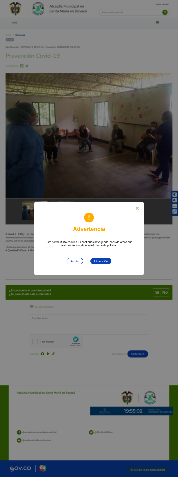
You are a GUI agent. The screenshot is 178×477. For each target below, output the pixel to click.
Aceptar (74, 261)
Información (101, 261)
